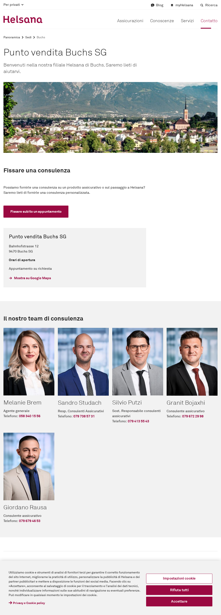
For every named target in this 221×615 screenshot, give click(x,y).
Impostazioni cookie (179, 578)
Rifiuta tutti (179, 590)
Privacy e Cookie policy (29, 603)
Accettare (179, 601)
